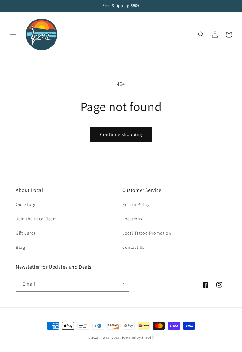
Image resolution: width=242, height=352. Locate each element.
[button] (13, 34)
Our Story (25, 204)
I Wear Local (111, 337)
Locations (132, 219)
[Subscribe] (122, 284)
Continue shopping (121, 134)
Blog (20, 247)
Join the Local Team (36, 219)
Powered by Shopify (138, 337)
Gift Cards (26, 233)
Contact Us (133, 247)
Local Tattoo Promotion (146, 233)
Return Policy (136, 204)
